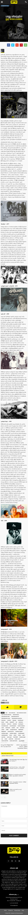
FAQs (23, 910)
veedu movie (17, 738)
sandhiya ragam (4, 733)
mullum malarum (21, 725)
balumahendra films (5, 716)
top (2, 738)
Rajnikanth (3, 731)
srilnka (19, 735)
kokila (7, 722)
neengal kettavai (13, 729)
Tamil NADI (15, 737)
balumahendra (16, 714)
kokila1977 (12, 722)
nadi (17, 727)
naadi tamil (7, 727)
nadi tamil (22, 727)
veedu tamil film (4, 740)
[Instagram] (12, 861)
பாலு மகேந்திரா (21, 740)
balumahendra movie (5, 718)
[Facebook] (8, 861)
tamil (23, 735)
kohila (2, 722)
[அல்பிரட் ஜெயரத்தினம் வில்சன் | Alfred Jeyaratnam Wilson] (5, 784)
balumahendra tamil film (17, 718)
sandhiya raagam (18, 731)
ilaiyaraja (14, 720)
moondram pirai (4, 725)
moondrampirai (13, 725)
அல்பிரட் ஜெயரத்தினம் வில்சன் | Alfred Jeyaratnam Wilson (21, 746)
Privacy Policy (17, 910)
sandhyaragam (21, 733)
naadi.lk (13, 727)
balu (6, 712)
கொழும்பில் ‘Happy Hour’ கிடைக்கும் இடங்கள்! (7, 745)
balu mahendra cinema (21, 712)
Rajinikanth (21, 729)
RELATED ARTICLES (7, 753)
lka (16, 722)
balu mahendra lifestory (6, 714)
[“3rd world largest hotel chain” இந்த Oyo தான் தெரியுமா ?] (5, 761)
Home (5, 910)
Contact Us (10, 910)
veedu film (11, 738)
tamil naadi (9, 737)
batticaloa (3, 720)
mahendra (21, 722)
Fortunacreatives (19, 913)
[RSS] (15, 861)
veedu (6, 738)
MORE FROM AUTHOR (7, 755)
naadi (2, 727)
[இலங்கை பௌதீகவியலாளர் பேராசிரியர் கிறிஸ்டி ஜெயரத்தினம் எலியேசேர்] (5, 776)
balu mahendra (12, 712)
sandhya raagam (13, 733)
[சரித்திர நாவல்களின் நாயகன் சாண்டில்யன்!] (5, 791)
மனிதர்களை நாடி (3, 763)
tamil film (3, 737)
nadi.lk (2, 729)
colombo (9, 720)
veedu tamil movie (13, 740)
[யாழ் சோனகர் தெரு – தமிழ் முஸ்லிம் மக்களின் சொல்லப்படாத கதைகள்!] (5, 769)
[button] (26, 2)
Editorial (12, 36)
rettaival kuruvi (11, 731)
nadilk (7, 729)
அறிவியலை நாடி (3, 778)
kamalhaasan (20, 720)
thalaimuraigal (22, 737)
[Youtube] (19, 861)
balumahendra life (15, 716)
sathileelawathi (4, 735)
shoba (10, 735)
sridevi (15, 735)
